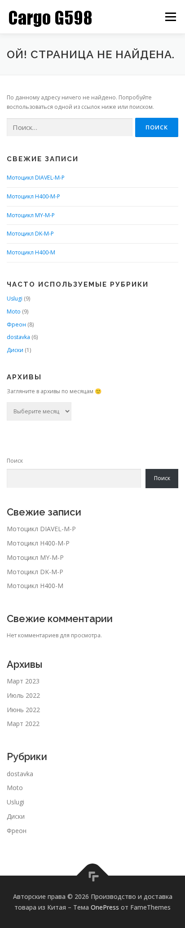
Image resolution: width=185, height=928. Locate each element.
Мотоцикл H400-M (31, 252)
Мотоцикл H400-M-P (33, 196)
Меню (170, 17)
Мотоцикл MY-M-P (31, 215)
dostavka (18, 337)
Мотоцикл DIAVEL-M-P (36, 177)
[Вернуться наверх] (93, 875)
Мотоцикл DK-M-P (30, 233)
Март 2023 (23, 681)
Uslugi (14, 298)
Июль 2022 (23, 695)
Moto (14, 311)
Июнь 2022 (23, 709)
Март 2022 (23, 723)
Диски (15, 350)
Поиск (15, 460)
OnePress (105, 907)
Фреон (16, 324)
